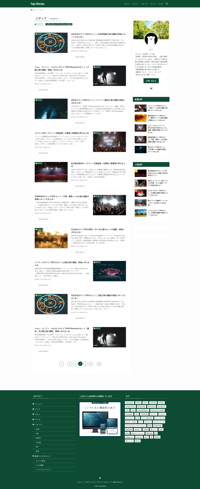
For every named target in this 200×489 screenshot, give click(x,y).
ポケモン (148, 422)
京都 (149, 426)
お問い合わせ (151, 81)
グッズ (37, 409)
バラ (140, 422)
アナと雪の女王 (147, 418)
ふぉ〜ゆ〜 (129, 418)
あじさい (153, 414)
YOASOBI (144, 414)
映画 (70, 24)
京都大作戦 (157, 426)
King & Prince (130, 406)
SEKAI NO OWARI (157, 410)
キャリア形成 (40, 461)
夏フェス (154, 429)
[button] (166, 3)
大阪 (160, 429)
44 (99, 364)
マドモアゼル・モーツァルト (135, 426)
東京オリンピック (138, 433)
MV (51, 24)
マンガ (37, 419)
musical (65, 24)
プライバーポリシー (103, 482)
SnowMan (129, 414)
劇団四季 (129, 429)
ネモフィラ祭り (131, 422)
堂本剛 (145, 429)
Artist (60, 24)
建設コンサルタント (43, 456)
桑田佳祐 (149, 433)
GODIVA (153, 403)
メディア (38, 424)
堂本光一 (138, 429)
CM (47, 24)
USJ (136, 414)
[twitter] (151, 88)
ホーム (80, 482)
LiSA (133, 410)
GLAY (145, 403)
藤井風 (157, 437)
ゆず (137, 418)
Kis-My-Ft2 (161, 406)
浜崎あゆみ (129, 437)
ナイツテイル (159, 418)
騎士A (138, 441)
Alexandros (129, 403)
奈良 (127, 433)
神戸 (146, 437)
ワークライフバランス (43, 469)
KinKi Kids (151, 406)
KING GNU (141, 406)
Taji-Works (37, 3)
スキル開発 (40, 465)
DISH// (138, 403)
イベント (38, 404)
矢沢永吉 (139, 437)
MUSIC (55, 24)
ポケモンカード (159, 422)
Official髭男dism (143, 410)
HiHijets (161, 403)
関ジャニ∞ (129, 441)
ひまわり (162, 414)
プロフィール (89, 482)
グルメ (37, 414)
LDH (127, 410)
